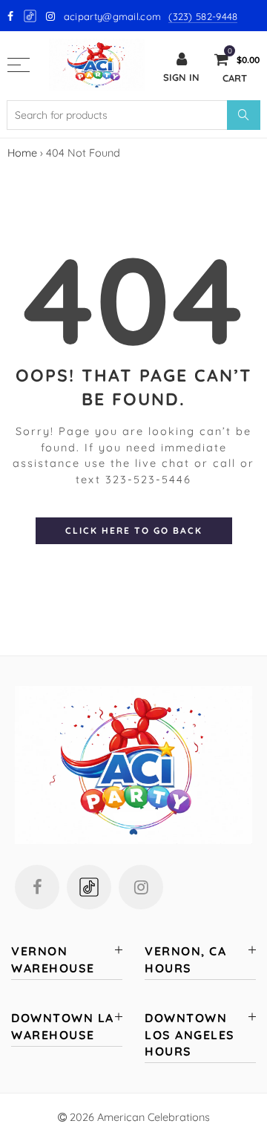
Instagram (141, 887)
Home (22, 153)
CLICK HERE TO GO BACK (133, 530)
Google (31, 16)
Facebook (37, 887)
